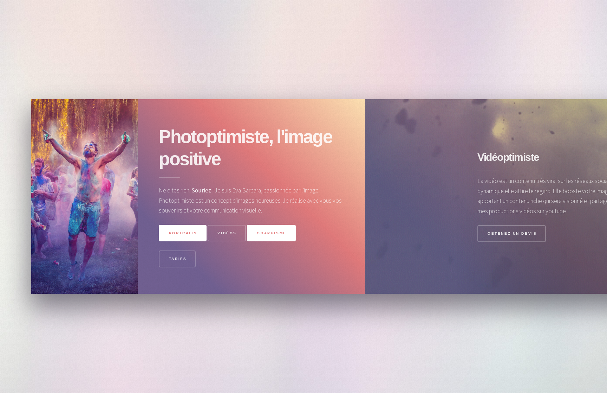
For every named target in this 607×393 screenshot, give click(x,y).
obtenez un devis (512, 233)
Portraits (183, 233)
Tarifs (178, 259)
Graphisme (271, 233)
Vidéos (227, 233)
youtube (556, 211)
